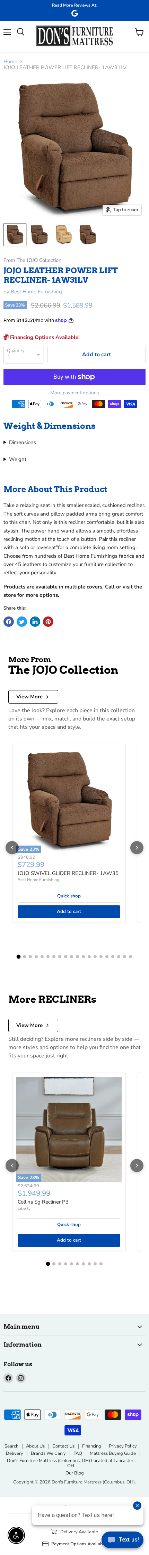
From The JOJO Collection (32, 260)
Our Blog (74, 1473)
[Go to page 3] (30, 956)
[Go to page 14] (95, 956)
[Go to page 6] (48, 956)
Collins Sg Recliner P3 (43, 1201)
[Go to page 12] (83, 956)
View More (29, 696)
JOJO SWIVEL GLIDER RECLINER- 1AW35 (68, 873)
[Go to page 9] (65, 956)
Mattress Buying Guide (113, 1453)
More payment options (74, 393)
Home (10, 62)
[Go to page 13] (89, 956)
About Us (35, 1446)
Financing (91, 1446)
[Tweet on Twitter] (22, 621)
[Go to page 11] (77, 956)
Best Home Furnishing (36, 291)
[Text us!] (122, 1541)
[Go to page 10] (71, 956)
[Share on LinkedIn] (35, 621)
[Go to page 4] (36, 956)
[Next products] (136, 847)
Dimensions (22, 442)
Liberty (24, 1208)
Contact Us (63, 1446)
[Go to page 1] (19, 957)
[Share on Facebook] (8, 621)
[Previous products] (12, 847)
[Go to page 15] (101, 956)
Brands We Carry (48, 1453)
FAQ (77, 1453)
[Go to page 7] (53, 956)
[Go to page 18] (118, 956)
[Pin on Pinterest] (48, 621)
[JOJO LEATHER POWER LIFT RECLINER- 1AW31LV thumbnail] (15, 235)
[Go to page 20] (130, 956)
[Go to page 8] (59, 956)
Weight (17, 459)
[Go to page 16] (106, 956)
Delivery (14, 1453)
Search (11, 1446)
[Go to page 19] (124, 956)
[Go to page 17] (112, 956)
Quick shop (69, 896)
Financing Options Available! (44, 337)
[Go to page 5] (42, 956)
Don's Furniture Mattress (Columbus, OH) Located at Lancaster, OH (70, 1463)
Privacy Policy (123, 1446)
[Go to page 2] (24, 956)
